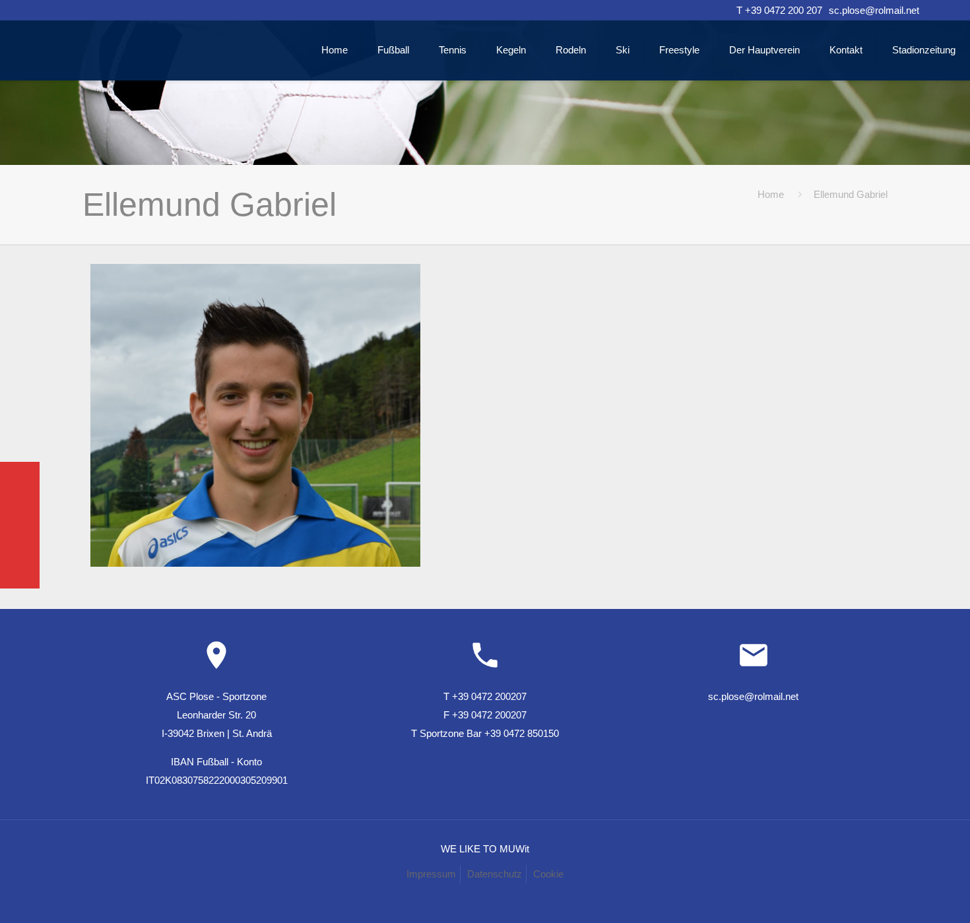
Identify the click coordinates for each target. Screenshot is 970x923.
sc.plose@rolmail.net (874, 10)
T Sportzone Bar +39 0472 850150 (485, 733)
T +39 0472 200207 (485, 696)
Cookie (548, 873)
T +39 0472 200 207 (779, 10)
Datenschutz (494, 873)
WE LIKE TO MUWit (485, 848)
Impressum (431, 873)
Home (771, 194)
